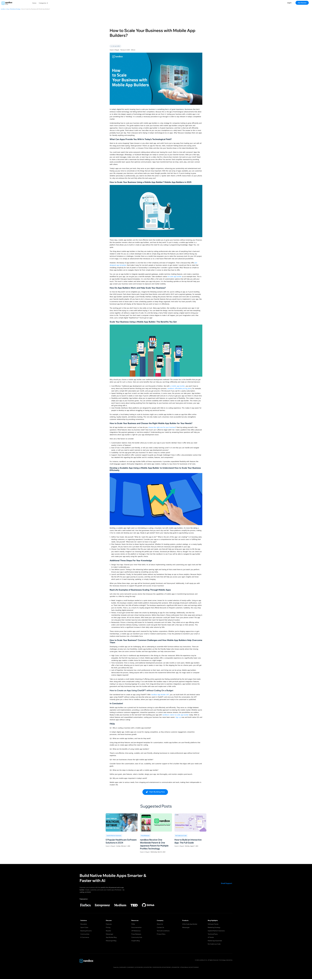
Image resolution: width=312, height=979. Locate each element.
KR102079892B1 (166, 967)
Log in (289, 3)
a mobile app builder (177, 386)
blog (8, 9)
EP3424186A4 (184, 967)
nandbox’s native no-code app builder (175, 715)
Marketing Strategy (15, 9)
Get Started (302, 3)
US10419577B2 (147, 967)
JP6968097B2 (175, 967)
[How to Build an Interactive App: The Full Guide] (190, 822)
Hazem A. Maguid (110, 846)
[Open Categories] (47, 3)
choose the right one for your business (162, 427)
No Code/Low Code (181, 835)
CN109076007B (157, 967)
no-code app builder (115, 46)
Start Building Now (157, 792)
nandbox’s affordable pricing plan (179, 388)
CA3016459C (122, 967)
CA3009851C (130, 967)
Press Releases (145, 835)
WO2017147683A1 (194, 967)
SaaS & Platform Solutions (114, 835)
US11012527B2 (139, 967)
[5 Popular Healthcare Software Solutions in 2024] (122, 822)
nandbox (3, 9)
